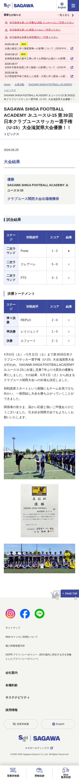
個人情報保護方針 (15, 645)
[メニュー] (73, 5)
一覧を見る (63, 15)
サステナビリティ (17, 697)
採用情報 (11, 710)
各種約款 (11, 685)
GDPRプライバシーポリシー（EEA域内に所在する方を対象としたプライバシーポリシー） (38, 656)
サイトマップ (12, 627)
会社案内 (11, 672)
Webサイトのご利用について (21, 636)
